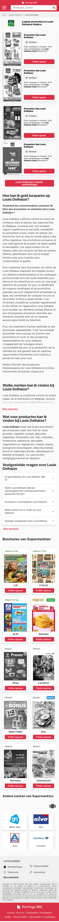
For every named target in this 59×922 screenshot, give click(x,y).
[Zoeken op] (54, 7)
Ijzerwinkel (39, 872)
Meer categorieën (11, 877)
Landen (8, 917)
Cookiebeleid (32, 912)
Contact (11, 912)
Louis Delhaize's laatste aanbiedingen (29, 183)
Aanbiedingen (15, 866)
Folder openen (39, 62)
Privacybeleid (45, 912)
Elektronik (13, 872)
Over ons (20, 912)
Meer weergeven (10, 409)
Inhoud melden (20, 917)
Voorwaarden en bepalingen (42, 917)
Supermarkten (15, 15)
